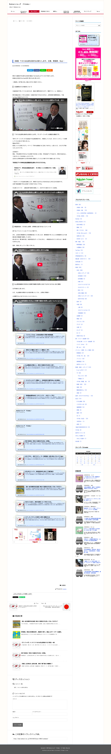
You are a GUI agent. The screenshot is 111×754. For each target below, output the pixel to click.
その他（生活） (82, 418)
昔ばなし (79, 264)
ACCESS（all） (82, 238)
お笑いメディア (83, 273)
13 (80, 459)
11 (99, 457)
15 (88, 459)
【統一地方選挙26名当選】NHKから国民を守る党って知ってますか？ (39, 621)
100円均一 (80, 421)
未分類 (78, 441)
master (65, 589)
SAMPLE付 (80, 236)
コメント (15, 698)
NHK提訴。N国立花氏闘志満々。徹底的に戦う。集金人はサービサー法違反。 (41, 632)
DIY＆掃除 (81, 401)
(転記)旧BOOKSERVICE (82, 427)
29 (88, 462)
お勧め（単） (81, 207)
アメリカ (80, 321)
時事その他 (81, 335)
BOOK (78, 204)
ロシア (80, 330)
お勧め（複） (82, 210)
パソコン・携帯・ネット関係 (84, 350)
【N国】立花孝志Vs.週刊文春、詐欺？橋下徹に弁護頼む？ (37, 663)
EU (78, 333)
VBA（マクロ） (82, 230)
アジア (80, 324)
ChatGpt (78, 218)
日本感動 (81, 278)
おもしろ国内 (81, 438)
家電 (79, 410)
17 (95, 459)
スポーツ (79, 253)
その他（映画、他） (83, 381)
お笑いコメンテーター (85, 296)
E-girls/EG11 (82, 370)
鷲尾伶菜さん (82, 390)
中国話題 (82, 313)
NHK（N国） (22, 20)
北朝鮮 (80, 315)
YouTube (79, 250)
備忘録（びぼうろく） (83, 258)
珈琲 (79, 412)
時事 (78, 267)
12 (77, 459)
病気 (79, 424)
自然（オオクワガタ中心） (84, 395)
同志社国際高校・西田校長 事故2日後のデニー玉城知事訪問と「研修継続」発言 (92, 551)
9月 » (94, 464)
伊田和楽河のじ (80, 256)
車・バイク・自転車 (82, 338)
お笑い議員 (82, 293)
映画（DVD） (81, 384)
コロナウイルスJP (84, 284)
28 (84, 462)
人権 (80, 307)
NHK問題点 (81, 244)
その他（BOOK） (82, 216)
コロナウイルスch (84, 310)
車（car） (81, 347)
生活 (78, 398)
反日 (80, 290)
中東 (79, 327)
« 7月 (82, 464)
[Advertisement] (40, 41)
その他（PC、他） (83, 355)
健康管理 (80, 407)
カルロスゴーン (83, 287)
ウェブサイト (16, 717)
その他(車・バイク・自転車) (86, 341)
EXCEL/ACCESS (80, 221)
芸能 (79, 393)
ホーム (15, 20)
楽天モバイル (81, 364)
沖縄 (80, 281)
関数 (79, 227)
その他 (78, 430)
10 (95, 457)
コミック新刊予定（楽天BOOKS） (87, 213)
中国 (79, 304)
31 (95, 462)
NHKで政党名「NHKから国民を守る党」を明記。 (34, 653)
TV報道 (81, 378)
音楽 (79, 387)
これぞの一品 (82, 404)
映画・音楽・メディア (83, 367)
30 (91, 462)
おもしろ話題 (80, 435)
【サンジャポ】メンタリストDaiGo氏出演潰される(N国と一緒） (38, 642)
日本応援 (79, 261)
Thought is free (64, 750)
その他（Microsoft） (84, 233)
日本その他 (82, 298)
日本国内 (82, 276)
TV (79, 373)
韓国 (79, 318)
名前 (14, 711)
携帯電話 (80, 361)
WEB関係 (80, 353)
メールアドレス (36, 711)
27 (80, 462)
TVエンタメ (82, 375)
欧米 (79, 301)
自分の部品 (81, 224)
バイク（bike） (82, 344)
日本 (80, 270)
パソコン (80, 358)
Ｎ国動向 (30, 20)
